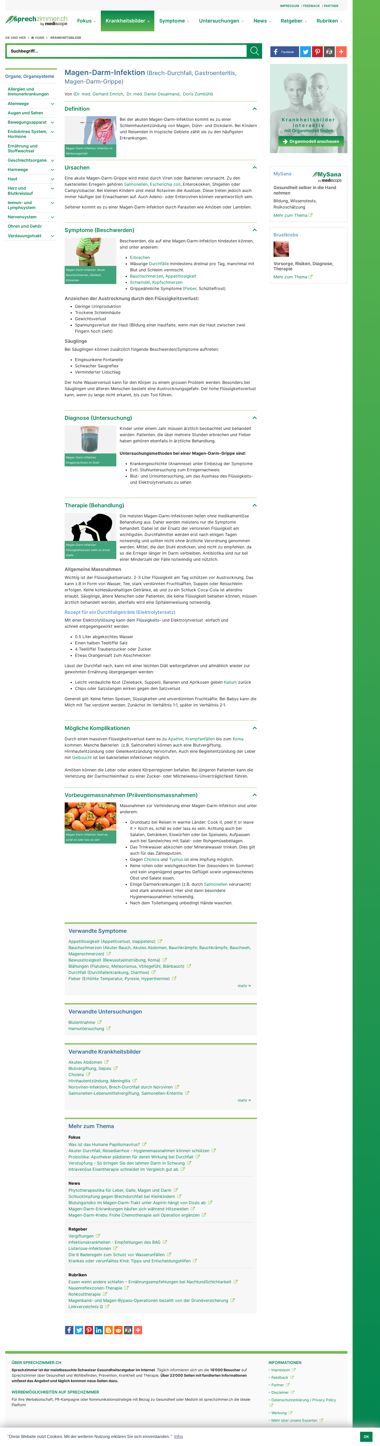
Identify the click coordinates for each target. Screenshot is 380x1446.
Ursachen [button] (77, 167)
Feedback (311, 6)
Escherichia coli (165, 184)
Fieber (190, 288)
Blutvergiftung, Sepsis (90, 1068)
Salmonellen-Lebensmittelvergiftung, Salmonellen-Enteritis (126, 1093)
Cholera (151, 859)
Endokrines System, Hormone (27, 134)
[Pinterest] (89, 1330)
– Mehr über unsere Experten (293, 1420)
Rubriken (328, 21)
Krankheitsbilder (126, 21)
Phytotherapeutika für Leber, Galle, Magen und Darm (121, 1190)
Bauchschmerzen (146, 276)
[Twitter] (79, 1330)
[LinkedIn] (98, 1330)
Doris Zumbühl (197, 93)
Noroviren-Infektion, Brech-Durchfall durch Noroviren (121, 1087)
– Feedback (279, 1377)
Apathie (175, 738)
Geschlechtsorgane (27, 160)
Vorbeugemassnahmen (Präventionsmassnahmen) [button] (131, 795)
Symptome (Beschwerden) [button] (99, 230)
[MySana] (327, 177)
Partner (331, 6)
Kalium (230, 682)
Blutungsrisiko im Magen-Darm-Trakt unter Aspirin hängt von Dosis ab (138, 1202)
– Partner (277, 1385)
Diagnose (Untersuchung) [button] (98, 418)
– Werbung (278, 1413)
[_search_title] (254, 51)
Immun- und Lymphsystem (21, 205)
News (261, 21)
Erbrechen (140, 257)
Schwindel (140, 282)
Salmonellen (136, 184)
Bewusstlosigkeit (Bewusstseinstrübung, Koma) (115, 960)
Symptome (172, 21)
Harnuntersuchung (87, 1028)
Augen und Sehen (25, 112)
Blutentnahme (82, 1022)
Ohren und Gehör (25, 226)
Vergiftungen (82, 1236)
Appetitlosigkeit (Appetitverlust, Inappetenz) (113, 941)
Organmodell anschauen (314, 141)
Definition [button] (77, 109)
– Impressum (280, 1370)
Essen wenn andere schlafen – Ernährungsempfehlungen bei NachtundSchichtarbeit (151, 1281)
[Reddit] (118, 1330)
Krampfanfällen (200, 738)
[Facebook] (69, 1330)
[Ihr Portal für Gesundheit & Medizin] (36, 20)
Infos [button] (178, 1436)
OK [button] (366, 1437)
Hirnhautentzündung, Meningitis (100, 1080)
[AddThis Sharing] (138, 1330)
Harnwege (18, 169)
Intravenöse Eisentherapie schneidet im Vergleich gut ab (124, 1169)
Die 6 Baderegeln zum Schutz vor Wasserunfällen (117, 1254)
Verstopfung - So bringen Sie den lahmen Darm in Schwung (127, 1163)
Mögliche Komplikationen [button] (97, 728)
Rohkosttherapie (85, 1294)
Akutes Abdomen (86, 1062)
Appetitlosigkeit (180, 276)
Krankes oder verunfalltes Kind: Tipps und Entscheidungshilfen (130, 1260)
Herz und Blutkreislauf (20, 190)
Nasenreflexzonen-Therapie (96, 1288)
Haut (12, 178)
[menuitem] (31, 92)
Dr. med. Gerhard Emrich (99, 93)
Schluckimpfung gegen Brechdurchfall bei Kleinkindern (122, 1196)
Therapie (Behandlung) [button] (94, 505)
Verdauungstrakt (24, 235)
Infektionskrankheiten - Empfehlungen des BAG (115, 1242)
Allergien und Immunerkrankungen (28, 91)
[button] (284, 51)
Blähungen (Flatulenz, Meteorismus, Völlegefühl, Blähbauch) (127, 966)
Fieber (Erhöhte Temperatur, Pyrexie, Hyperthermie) (120, 978)
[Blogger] (108, 1330)
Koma (238, 738)
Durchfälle (159, 263)
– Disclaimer (279, 1392)
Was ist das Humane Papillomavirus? (105, 1144)
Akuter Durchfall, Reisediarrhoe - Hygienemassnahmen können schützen (140, 1150)
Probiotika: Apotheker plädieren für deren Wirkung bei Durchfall (132, 1156)
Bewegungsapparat (27, 122)
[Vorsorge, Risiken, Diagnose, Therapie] (281, 248)
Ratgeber (292, 21)
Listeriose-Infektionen (90, 1248)
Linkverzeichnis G (86, 1306)
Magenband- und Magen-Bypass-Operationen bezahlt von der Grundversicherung (149, 1300)
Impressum (289, 6)
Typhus (176, 859)
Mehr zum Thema (290, 215)
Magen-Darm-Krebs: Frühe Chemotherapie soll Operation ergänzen (135, 1215)
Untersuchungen (220, 21)
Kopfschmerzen (167, 282)
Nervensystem (22, 216)
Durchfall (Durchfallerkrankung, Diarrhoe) (109, 972)
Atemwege (18, 103)
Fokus (85, 21)
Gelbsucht (82, 757)
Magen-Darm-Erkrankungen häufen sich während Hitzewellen (129, 1208)
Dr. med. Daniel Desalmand (153, 93)
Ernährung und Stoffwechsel (22, 148)
